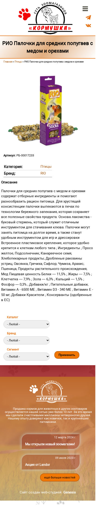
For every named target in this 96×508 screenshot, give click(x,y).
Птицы (18, 61)
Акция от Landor (37, 464)
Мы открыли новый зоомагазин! (50, 444)
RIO (43, 173)
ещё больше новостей (59, 477)
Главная (7, 61)
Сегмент (13, 349)
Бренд (11, 333)
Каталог (12, 317)
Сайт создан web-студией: (48, 492)
